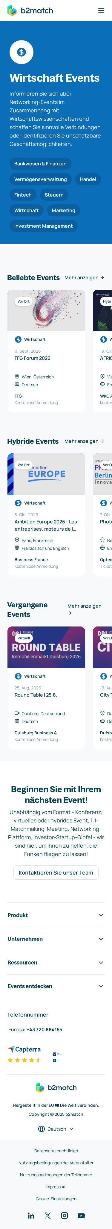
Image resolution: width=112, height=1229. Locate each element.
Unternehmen (25, 938)
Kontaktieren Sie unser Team (56, 872)
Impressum (56, 1186)
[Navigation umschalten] (101, 10)
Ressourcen (22, 962)
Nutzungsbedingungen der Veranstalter (56, 1162)
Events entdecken (29, 986)
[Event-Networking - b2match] (30, 10)
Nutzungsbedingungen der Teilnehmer (56, 1174)
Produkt (17, 915)
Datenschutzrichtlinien (56, 1150)
